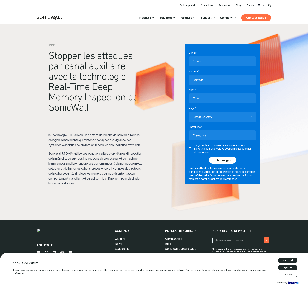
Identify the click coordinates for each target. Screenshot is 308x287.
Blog (238, 5)
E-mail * (193, 52)
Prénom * (194, 71)
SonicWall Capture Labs (180, 248)
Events (250, 5)
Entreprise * (195, 126)
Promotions (207, 5)
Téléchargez (222, 160)
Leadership (122, 248)
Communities (173, 238)
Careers (120, 238)
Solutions (165, 17)
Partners (186, 17)
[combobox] (222, 117)
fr (259, 5)
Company (226, 17)
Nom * (192, 89)
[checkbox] (190, 148)
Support (206, 17)
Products (145, 17)
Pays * (192, 108)
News (118, 243)
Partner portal (187, 5)
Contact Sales (256, 17)
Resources (224, 5)
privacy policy (84, 269)
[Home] (50, 18)
